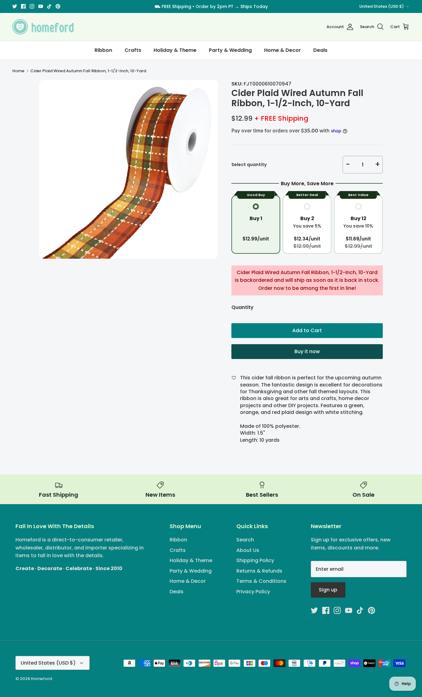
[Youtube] (215, 387)
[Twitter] (188, 387)
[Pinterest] (233, 387)
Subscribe (211, 366)
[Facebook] (197, 387)
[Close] (271, 291)
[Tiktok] (224, 387)
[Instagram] (206, 387)
